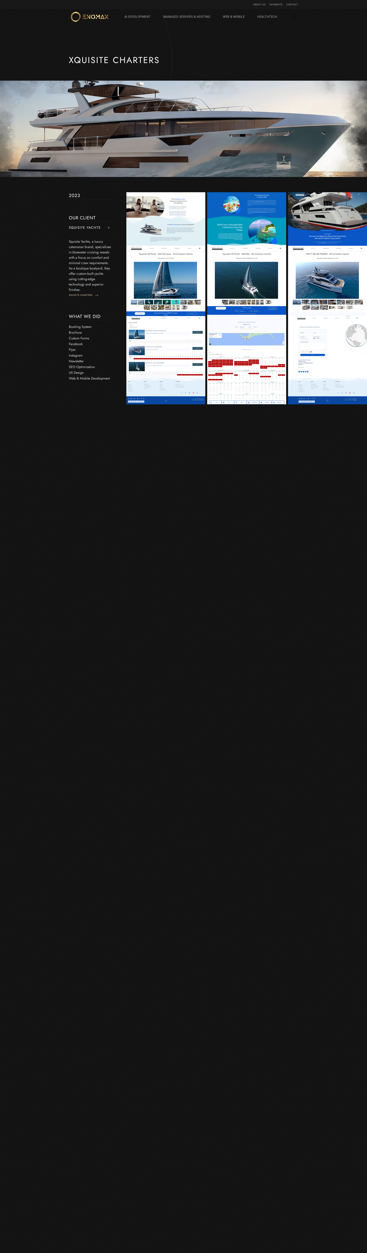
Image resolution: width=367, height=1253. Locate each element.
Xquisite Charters (81, 295)
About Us (259, 4)
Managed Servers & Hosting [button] (186, 17)
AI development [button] (137, 17)
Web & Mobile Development (89, 378)
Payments (276, 4)
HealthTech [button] (267, 17)
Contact (292, 4)
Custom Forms (79, 338)
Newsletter (76, 361)
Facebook (76, 343)
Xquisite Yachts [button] (85, 227)
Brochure (75, 332)
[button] (294, 16)
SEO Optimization (82, 366)
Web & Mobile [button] (234, 17)
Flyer (72, 349)
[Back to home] (89, 16)
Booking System (80, 326)
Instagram (76, 355)
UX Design (76, 372)
